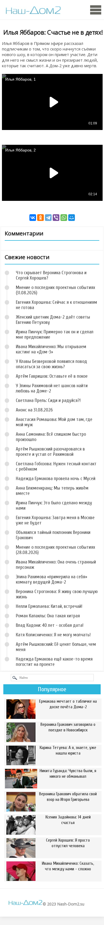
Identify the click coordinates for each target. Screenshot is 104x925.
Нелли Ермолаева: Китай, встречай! (49, 606)
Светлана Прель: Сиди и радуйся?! (48, 400)
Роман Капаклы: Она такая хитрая (48, 615)
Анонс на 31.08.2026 (34, 410)
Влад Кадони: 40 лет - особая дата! (49, 625)
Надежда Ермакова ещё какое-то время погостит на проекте (54, 661)
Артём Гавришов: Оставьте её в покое (52, 376)
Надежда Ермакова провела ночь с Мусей (55, 478)
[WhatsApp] (63, 217)
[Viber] (56, 217)
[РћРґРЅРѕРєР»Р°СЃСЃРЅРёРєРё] (40, 217)
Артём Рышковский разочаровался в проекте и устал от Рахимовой (50, 451)
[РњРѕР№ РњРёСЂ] (71, 217)
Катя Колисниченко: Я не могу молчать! (53, 634)
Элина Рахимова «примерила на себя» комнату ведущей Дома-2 (51, 579)
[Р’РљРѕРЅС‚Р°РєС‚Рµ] (32, 217)
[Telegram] (48, 217)
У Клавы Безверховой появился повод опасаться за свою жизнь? (51, 364)
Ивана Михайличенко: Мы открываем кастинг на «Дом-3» (51, 349)
